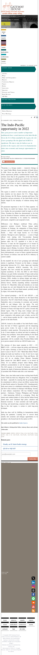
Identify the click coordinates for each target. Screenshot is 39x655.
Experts (3, 38)
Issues (4, 47)
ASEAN (13, 433)
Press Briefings (6, 113)
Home (5, 620)
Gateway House (7, 67)
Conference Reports (8, 82)
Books (4, 86)
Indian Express (23, 423)
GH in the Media (7, 105)
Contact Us (21, 16)
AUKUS (18, 433)
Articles (4, 73)
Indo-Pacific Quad (32, 434)
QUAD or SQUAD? (9, 448)
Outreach (5, 629)
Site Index (22, 629)
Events (4, 61)
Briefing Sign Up (7, 19)
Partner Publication (9, 99)
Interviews (5, 88)
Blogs (4, 75)
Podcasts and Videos (8, 92)
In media (13, 16)
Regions (3, 43)
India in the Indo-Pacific (12, 434)
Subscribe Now (10, 161)
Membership (6, 16)
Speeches (5, 90)
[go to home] (12, 14)
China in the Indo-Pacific (27, 433)
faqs (13, 629)
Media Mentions (7, 111)
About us (3, 32)
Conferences (3, 57)
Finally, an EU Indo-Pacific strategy (15, 444)
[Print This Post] (37, 117)
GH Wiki (4, 96)
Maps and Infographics (9, 77)
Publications (3, 52)
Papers (4, 84)
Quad (2, 436)
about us (13, 620)
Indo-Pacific (23, 434)
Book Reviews (6, 94)
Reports (4, 80)
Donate (16, 19)
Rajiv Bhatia (6, 157)
